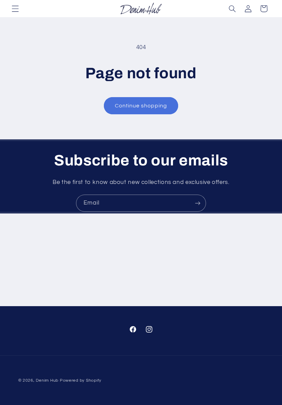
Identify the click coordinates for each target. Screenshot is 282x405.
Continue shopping (141, 105)
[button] (15, 8)
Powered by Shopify (80, 380)
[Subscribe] (198, 203)
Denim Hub (47, 380)
